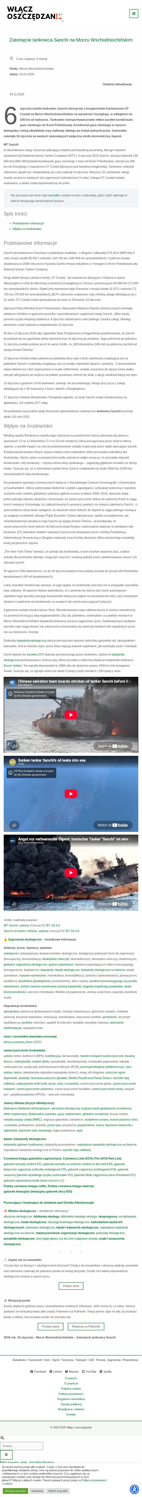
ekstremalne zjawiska (41, 1114)
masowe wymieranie (32, 975)
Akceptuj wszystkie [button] (15, 1491)
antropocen (11, 953)
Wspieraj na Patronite (86, 1326)
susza (100, 1125)
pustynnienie (86, 1125)
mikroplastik (22, 1061)
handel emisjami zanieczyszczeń (102, 1056)
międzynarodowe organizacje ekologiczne (65, 1233)
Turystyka (67, 1359)
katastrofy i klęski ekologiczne (60, 969)
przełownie (109, 1017)
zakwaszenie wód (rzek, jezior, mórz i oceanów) (47, 1083)
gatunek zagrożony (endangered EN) (92, 1169)
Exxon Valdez (13, 665)
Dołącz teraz (71, 1285)
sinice (18, 1072)
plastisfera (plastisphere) (34, 981)
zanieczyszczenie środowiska (24, 1050)
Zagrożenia (114, 1359)
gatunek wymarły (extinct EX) (23, 1164)
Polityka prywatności (71, 1393)
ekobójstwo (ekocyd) (55, 959)
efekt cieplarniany (15, 1114)
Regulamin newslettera (71, 1399)
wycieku (32, 654)
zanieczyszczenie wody (107, 1089)
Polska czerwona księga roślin (25, 1186)
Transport (81, 1359)
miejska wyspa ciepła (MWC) (23, 1119)
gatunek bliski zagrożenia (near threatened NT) (105, 1175)
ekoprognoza (108, 1216)
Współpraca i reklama (71, 1409)
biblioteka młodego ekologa (79, 1216)
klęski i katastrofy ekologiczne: (25, 1139)
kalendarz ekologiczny (40, 1227)
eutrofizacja (53, 1056)
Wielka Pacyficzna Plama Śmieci (90, 1078)
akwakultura (12, 1011)
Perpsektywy (130, 1359)
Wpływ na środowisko (27, 228)
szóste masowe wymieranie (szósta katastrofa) (51, 986)
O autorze (71, 1378)
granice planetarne (61, 964)
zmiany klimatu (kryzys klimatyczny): (29, 1103)
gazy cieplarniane (69, 1114)
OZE (91, 1359)
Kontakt (71, 1414)
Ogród (56, 1359)
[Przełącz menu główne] (133, 13)
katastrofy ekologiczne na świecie (103, 969)
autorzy (24, 925)
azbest (8, 1056)
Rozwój (100, 1359)
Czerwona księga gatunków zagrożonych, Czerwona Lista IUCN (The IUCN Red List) (62, 1158)
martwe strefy (40, 1061)
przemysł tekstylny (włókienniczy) (102, 1066)
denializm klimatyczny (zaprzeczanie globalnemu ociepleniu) (91, 1108)
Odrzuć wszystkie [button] (57, 1491)
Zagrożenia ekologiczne (25, 939)
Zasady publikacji (71, 1404)
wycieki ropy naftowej (77, 1150)
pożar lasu (54, 1125)
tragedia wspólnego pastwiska (103, 986)
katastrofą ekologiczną (31, 640)
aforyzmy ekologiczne (18, 1216)
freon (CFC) (34, 1042)
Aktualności (20, 1359)
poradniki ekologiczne (19, 1238)
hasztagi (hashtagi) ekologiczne (68, 1222)
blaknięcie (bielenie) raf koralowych (27, 1108)
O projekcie (71, 1383)
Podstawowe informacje (28, 223)
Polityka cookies (71, 1388)
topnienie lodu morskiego (35, 1130)
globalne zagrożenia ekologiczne (25, 964)
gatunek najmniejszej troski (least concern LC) (34, 1180)
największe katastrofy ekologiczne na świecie (106, 1144)
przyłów (27, 1022)
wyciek (33, 665)
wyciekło (54, 195)
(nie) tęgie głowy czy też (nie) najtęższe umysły (66, 1238)
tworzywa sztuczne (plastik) (49, 1078)
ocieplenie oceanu (96, 1119)
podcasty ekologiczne (110, 1233)
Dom (47, 1359)
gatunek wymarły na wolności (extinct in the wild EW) (78, 1164)
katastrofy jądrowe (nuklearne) (23, 1144)
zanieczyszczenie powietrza (34, 1089)
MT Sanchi (11, 925)
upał (79, 1130)
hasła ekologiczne (33, 1222)
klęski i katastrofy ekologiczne (77, 1227)
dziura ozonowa (14, 1042)
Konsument (35, 1359)
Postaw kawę (50, 1326)
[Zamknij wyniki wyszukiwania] (6, 1455)
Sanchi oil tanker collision (20, 931)
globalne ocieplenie (96, 1114)
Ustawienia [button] (37, 1491)
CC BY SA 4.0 (50, 925)
